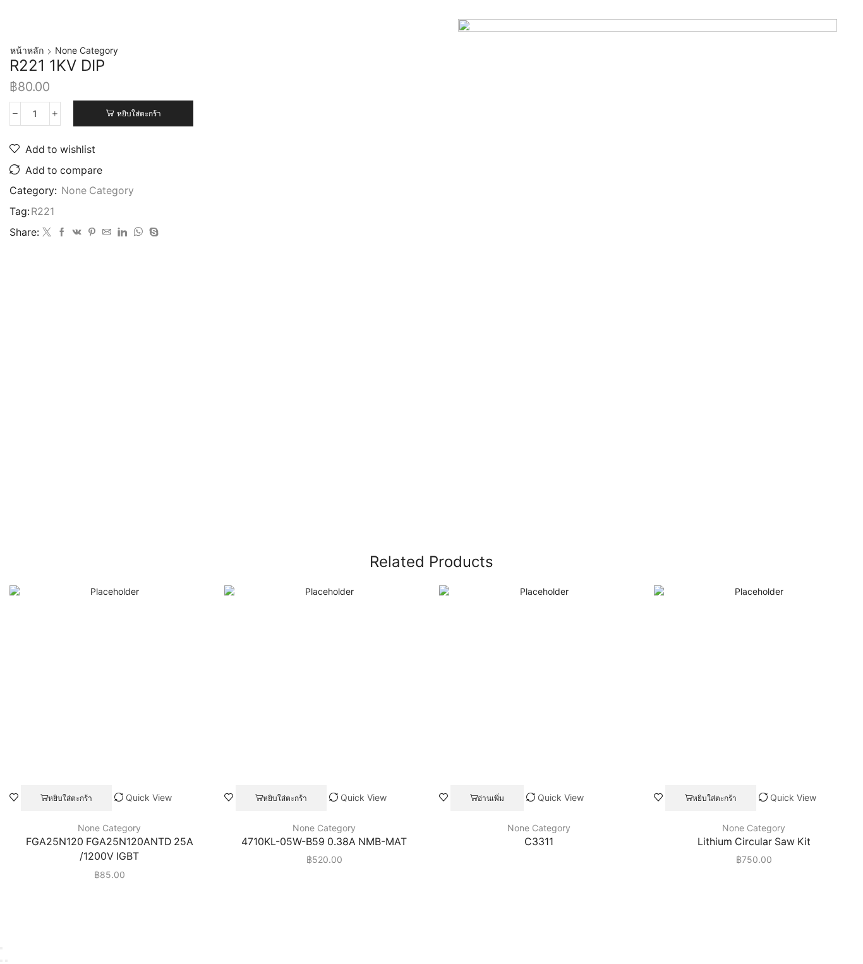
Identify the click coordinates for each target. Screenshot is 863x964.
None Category (86, 50)
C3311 (538, 842)
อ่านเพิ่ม (491, 798)
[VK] (77, 232)
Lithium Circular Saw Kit (754, 842)
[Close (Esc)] (1, 948)
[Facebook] (61, 232)
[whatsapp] (138, 232)
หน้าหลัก (27, 50)
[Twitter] (46, 232)
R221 (42, 211)
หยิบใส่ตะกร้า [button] (70, 798)
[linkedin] (122, 232)
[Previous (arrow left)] (1, 961)
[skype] (152, 232)
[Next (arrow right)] (6, 961)
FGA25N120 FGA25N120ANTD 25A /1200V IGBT (109, 849)
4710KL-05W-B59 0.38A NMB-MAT (324, 842)
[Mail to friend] (106, 232)
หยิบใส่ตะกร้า (139, 113)
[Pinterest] (92, 232)
